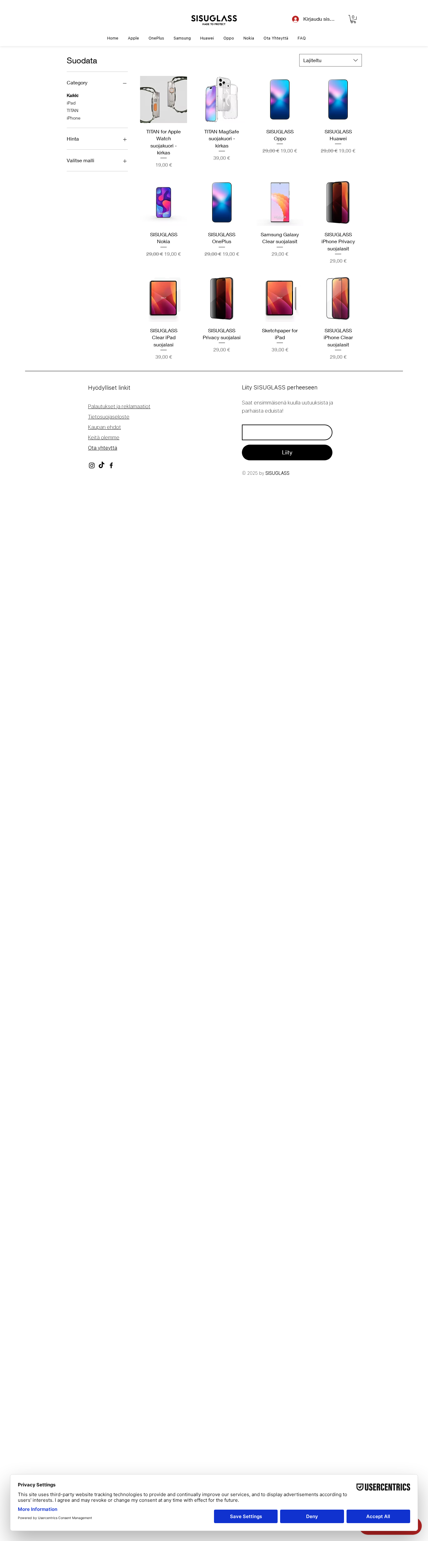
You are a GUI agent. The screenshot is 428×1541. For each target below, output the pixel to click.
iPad (71, 102)
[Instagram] (92, 465)
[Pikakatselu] (163, 99)
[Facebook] (111, 465)
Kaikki (72, 95)
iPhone (74, 117)
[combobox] (330, 60)
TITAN (72, 110)
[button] (353, 19)
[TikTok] (101, 465)
